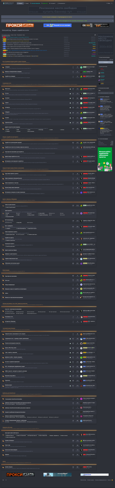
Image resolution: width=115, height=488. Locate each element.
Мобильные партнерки (10, 313)
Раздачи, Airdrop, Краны (43, 214)
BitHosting (89, 362)
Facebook (7, 98)
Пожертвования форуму (104, 57)
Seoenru (89, 339)
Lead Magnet (90, 281)
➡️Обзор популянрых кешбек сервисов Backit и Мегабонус (94, 440)
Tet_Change (90, 264)
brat (90, 118)
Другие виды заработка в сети (12, 156)
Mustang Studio (91, 386)
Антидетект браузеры (10, 321)
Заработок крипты (9, 237)
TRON (18, 214)
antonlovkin (90, 193)
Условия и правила (90, 480)
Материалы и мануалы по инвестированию (15, 192)
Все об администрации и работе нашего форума (14, 61)
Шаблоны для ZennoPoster (9, 393)
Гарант (27, 3)
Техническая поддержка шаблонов (11, 404)
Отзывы (7, 421)
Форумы (20, 3)
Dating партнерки (42, 311)
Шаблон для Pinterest (87, 420)
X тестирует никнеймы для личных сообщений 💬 (95, 102)
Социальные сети (7, 83)
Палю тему (7, 445)
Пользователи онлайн (104, 88)
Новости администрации (10, 417)
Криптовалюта (8, 210)
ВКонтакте (7, 88)
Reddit (51, 129)
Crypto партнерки (53, 311)
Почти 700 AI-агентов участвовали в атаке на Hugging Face (17, 52)
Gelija (90, 123)
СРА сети (7, 280)
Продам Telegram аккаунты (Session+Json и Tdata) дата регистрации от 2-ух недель (22, 39)
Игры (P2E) (19, 222)
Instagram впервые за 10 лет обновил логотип (94, 107)
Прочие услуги (8, 385)
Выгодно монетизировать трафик (90, 296)
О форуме (7, 66)
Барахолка (7, 380)
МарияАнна (91, 108)
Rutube (7, 129)
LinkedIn (8, 131)
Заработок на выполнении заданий (13, 142)
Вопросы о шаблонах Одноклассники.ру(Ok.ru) (32, 417)
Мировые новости (10, 435)
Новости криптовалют (10, 204)
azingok (89, 335)
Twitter (7, 102)
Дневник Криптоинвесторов (11, 234)
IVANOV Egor (90, 421)
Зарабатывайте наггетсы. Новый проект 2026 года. (95, 156)
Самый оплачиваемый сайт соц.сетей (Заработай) (93, 288)
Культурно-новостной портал (12, 432)
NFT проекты (30, 222)
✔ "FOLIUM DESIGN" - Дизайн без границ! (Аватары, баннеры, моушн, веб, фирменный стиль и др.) (24, 44)
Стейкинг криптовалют (32, 234)
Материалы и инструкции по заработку (14, 161)
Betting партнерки (20, 311)
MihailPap (89, 285)
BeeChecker (90, 353)
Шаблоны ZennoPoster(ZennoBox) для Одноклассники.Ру (18, 402)
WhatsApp (41, 129)
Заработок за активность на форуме (92, 76)
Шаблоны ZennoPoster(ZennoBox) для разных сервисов (17, 407)
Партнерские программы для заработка (14, 151)
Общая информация (10, 284)
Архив (4, 461)
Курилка (7, 454)
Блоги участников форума (11, 449)
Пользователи (62, 3)
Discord (18, 131)
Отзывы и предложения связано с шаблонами (15, 420)
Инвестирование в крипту (11, 231)
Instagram (7, 107)
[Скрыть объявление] (112, 16)
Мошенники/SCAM (10, 216)
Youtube (7, 117)
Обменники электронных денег (12, 263)
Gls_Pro (89, 317)
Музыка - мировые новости (54, 435)
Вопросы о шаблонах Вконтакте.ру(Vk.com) (43, 417)
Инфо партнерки (20, 313)
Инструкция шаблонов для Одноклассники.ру (22, 404)
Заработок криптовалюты (11, 240)
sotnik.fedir (89, 255)
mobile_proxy (90, 349)
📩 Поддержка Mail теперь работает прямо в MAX (94, 128)
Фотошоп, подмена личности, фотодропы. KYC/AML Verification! (18, 46)
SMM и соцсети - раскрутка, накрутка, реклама (16, 371)
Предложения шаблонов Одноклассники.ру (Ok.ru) (22, 421)
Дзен (29, 129)
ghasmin (90, 214)
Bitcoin (7, 213)
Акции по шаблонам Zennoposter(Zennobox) (15, 412)
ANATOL (111, 144)
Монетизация (6, 270)
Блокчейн (63, 214)
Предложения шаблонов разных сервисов (32, 421)
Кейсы (6, 293)
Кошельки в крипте (9, 243)
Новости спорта (64, 435)
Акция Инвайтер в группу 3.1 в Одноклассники (92, 411)
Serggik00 (90, 381)
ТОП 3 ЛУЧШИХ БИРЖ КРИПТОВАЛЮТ (90, 249)
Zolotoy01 (89, 298)
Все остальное (31, 131)
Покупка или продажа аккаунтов (12, 343)
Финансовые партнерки (65, 311)
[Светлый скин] (6, 480)
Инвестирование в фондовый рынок (13, 178)
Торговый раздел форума (9, 328)
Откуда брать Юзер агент (88, 415)
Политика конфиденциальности (101, 480)
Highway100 (89, 293)
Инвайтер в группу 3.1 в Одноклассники (91, 402)
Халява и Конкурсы (9, 440)
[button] (23, 3)
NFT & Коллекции (9, 219)
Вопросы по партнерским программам (14, 297)
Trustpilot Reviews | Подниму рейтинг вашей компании (95, 366)
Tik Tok (7, 93)
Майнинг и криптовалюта (11, 253)
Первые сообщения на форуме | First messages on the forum (17, 37)
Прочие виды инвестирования (12, 187)
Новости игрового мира (11, 437)
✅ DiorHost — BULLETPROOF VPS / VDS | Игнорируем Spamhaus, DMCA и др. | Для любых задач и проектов (26, 50)
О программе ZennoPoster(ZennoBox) (13, 399)
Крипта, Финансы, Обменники (10, 199)
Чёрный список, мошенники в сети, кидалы (15, 333)
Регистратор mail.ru (87, 407)
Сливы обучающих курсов (22, 228)
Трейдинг (8, 228)
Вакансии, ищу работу (10, 375)
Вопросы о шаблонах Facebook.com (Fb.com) (54, 417)
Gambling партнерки (10, 311)
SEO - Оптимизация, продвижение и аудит (15, 366)
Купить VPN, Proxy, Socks (10, 347)
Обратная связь (83, 480)
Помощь (109, 480)
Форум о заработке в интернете (10, 136)
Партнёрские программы (11, 276)
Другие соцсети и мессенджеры (12, 127)
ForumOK (90, 94)
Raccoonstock (90, 344)
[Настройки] (3, 480)
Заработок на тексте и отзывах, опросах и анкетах (17, 147)
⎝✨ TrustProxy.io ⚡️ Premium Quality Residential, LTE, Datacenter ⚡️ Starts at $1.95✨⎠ (22, 56)
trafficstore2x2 (90, 289)
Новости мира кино (43, 435)
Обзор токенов (31, 214)
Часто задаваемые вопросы (22, 417)
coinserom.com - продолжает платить (90, 238)
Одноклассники (8, 122)
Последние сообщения (104, 96)
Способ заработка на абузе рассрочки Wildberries (93, 445)
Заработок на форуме (10, 76)
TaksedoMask (90, 358)
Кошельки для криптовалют (11, 246)
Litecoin (18, 213)
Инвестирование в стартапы (11, 182)
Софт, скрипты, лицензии (11, 352)
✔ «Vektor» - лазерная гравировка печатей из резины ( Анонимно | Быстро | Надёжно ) (22, 48)
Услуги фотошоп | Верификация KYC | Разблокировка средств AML (18, 42)
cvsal (89, 399)
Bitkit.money (87, 466)
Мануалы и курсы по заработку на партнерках (15, 289)
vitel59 (90, 148)
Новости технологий (21, 435)
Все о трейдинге (9, 225)
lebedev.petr (91, 103)
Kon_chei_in (90, 77)
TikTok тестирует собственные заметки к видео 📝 (95, 93)
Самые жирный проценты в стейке (90, 232)
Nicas (90, 99)
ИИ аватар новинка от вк (90, 88)
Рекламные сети (9, 316)
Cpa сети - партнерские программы (13, 309)
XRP (7, 214)
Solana (62, 213)
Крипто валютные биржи (11, 250)
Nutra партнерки (31, 311)
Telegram (7, 111)
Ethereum (30, 213)
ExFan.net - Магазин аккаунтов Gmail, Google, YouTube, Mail (17, 40)
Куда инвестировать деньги (11, 173)
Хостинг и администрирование (12, 361)
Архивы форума (8, 466)
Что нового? (52, 3)
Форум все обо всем (7, 427)
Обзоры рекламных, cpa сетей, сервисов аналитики (15, 303)
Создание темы (87, 71)
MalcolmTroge (90, 417)
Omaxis (89, 367)
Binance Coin (52, 213)
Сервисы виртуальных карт (11, 258)
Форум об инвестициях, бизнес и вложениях (13, 168)
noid (89, 322)
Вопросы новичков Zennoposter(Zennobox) (14, 415)
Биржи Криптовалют (32, 228)
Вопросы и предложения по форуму (13, 71)
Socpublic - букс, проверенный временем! (91, 142)
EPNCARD (89, 259)
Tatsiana (88, 68)
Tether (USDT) (42, 213)
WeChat (62, 129)
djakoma (89, 408)
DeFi (51, 214)
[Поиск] (112, 3)
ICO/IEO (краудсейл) (20, 234)
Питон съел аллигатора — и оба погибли (14, 54)
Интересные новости (32, 435)
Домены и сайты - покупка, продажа (13, 357)
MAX (18, 129)
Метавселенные (9, 222)
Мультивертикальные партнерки (32, 313)
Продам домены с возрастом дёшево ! (92, 357)
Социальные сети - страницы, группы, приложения (17, 338)
